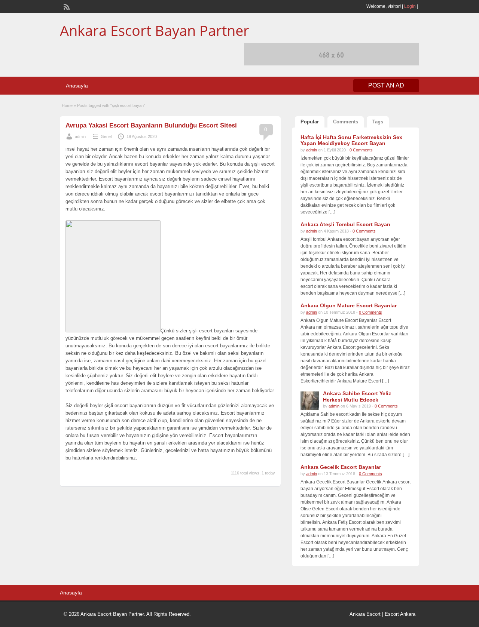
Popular (309, 122)
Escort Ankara (400, 614)
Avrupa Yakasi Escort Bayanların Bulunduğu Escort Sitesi (151, 125)
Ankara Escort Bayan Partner (154, 30)
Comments (345, 122)
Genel (106, 136)
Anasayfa (77, 86)
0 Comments (361, 150)
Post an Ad (386, 85)
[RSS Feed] (66, 6)
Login (410, 6)
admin (80, 136)
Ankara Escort (365, 614)
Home (67, 105)
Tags (377, 122)
